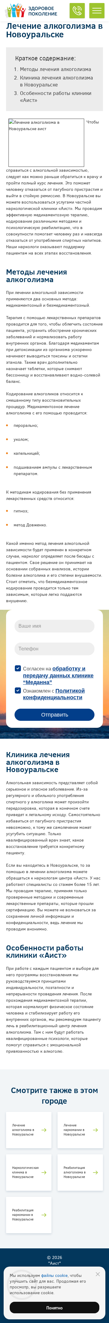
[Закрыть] (98, 1274)
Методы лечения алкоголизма (56, 69)
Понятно (54, 1308)
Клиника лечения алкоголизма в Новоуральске (56, 81)
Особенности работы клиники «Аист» (55, 96)
